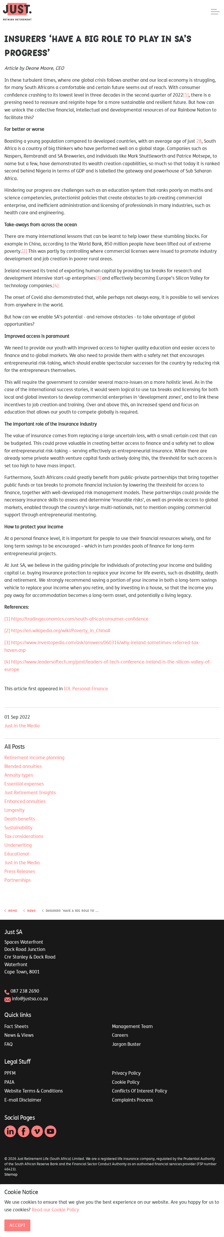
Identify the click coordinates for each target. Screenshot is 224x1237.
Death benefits (19, 819)
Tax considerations (23, 836)
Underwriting (18, 845)
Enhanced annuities (25, 801)
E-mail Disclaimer (22, 1100)
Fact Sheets (16, 1026)
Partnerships (17, 880)
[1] (186, 95)
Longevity (14, 810)
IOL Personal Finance (86, 688)
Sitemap (11, 1174)
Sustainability (18, 827)
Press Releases (19, 871)
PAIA (9, 1082)
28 (199, 141)
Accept (17, 1225)
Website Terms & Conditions (33, 1091)
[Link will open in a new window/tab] (10, 1131)
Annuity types (18, 775)
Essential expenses (24, 783)
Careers (120, 1035)
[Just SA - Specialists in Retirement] (17, 11)
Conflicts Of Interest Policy (139, 1091)
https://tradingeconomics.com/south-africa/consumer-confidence (79, 619)
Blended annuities (23, 766)
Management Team (132, 1026)
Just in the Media (22, 725)
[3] (98, 278)
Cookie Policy (125, 1082)
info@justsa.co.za (30, 998)
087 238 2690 (24, 991)
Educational (16, 854)
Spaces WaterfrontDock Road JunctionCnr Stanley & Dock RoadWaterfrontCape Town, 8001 (29, 957)
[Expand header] (215, 11)
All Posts (14, 746)
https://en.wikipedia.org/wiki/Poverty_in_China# (60, 630)
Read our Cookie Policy (55, 1209)
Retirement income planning (34, 757)
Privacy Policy (126, 1073)
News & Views (19, 1035)
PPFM (9, 1073)
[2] (24, 251)
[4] (56, 285)
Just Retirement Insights (30, 792)
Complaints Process (132, 1100)
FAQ (8, 1044)
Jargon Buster (126, 1044)
